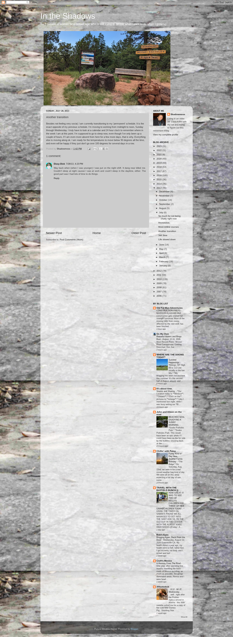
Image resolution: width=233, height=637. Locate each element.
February (164, 261)
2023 (159, 146)
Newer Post (54, 233)
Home (97, 233)
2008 (159, 287)
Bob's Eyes (162, 535)
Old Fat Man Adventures (169, 308)
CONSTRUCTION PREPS (168, 310)
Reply (56, 178)
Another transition (167, 231)
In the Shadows (67, 16)
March (162, 257)
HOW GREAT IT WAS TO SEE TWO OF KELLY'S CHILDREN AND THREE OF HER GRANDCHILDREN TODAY (170, 501)
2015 (159, 179)
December (164, 191)
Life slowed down (167, 239)
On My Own (162, 334)
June (162, 245)
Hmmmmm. (164, 223)
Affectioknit (162, 587)
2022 (159, 150)
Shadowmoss (178, 114)
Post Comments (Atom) (71, 239)
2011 (159, 275)
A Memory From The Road (168, 563)
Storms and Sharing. (166, 391)
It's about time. (164, 388)
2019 (159, 163)
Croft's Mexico (164, 561)
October (163, 200)
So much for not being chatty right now (169, 217)
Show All (184, 617)
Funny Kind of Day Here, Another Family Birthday (176, 457)
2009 (159, 283)
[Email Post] (89, 149)
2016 (159, 175)
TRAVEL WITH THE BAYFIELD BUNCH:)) (167, 489)
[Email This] (94, 148)
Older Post (139, 233)
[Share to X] (100, 148)
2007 (159, 291)
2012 (159, 271)
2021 (159, 154)
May (161, 249)
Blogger (134, 629)
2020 (159, 159)
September (165, 204)
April (161, 253)
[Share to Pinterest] (106, 148)
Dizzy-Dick (59, 164)
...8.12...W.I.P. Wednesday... (175, 590)
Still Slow (162, 235)
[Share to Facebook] (103, 148)
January (163, 265)
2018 (159, 167)
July (161, 212)
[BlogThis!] (97, 148)
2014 (159, 184)
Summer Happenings (174, 361)
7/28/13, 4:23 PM (74, 164)
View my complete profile (165, 134)
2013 (159, 188)
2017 (159, 171)
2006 (159, 296)
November (164, 196)
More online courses (168, 227)
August (163, 208)
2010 (159, 279)
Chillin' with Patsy (166, 451)
